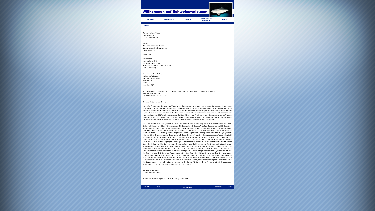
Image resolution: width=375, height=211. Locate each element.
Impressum (187, 187)
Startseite (150, 19)
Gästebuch (218, 187)
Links (158, 187)
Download (147, 187)
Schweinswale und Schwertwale (206, 19)
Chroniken (187, 19)
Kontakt (224, 19)
